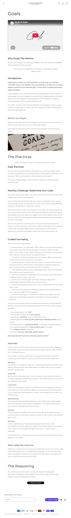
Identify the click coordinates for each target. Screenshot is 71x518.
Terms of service (35, 514)
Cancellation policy (54, 514)
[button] (4, 3)
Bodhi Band (10, 514)
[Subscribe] (33, 500)
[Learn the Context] (35, 486)
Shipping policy (44, 514)
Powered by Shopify (17, 514)
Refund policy (27, 514)
